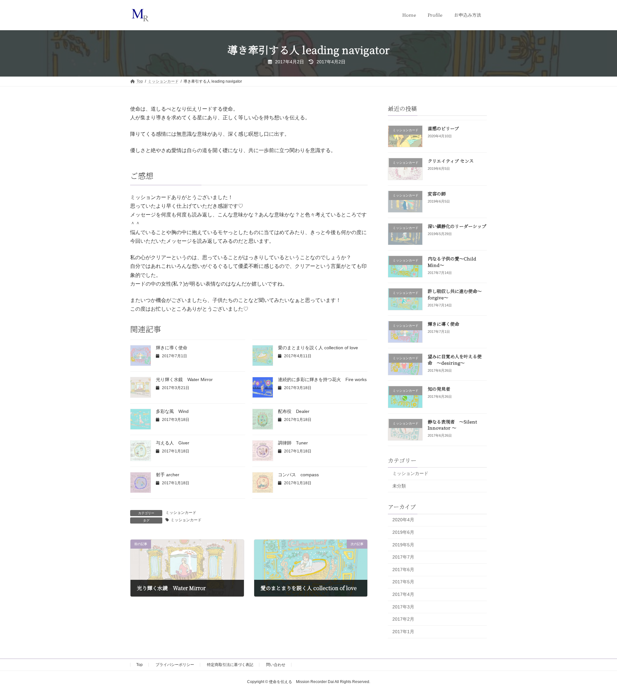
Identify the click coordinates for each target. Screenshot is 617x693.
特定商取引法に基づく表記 (230, 664)
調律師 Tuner (293, 442)
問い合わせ (275, 664)
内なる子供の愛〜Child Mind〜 (452, 261)
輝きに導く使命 (171, 347)
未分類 (399, 485)
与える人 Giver (172, 442)
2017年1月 (403, 631)
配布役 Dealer (293, 411)
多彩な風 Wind (172, 411)
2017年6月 (403, 569)
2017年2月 (403, 619)
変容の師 (437, 193)
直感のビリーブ (443, 128)
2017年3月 (403, 606)
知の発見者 (439, 389)
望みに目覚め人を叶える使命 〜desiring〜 (455, 359)
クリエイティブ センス (451, 161)
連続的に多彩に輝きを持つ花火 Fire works (322, 379)
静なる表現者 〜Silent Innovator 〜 (452, 424)
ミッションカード (180, 512)
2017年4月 (403, 594)
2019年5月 (403, 544)
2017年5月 (403, 581)
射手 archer (167, 474)
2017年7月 (403, 557)
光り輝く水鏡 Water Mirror (184, 379)
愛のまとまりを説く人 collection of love (318, 347)
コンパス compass (298, 474)
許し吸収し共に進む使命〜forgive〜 (455, 294)
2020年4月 (403, 519)
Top (139, 664)
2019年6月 (403, 532)
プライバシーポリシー (175, 664)
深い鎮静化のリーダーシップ (457, 226)
